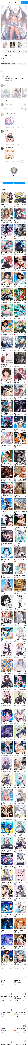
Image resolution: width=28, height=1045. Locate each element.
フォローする (14, 183)
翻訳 (1, 71)
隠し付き (8, 108)
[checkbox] (5, 108)
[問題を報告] (18, 128)
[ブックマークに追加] (18, 51)
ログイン (24, 2)
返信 (23, 127)
